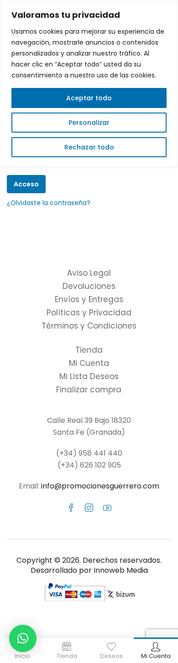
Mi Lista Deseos (89, 376)
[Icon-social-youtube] (107, 508)
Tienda (89, 349)
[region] (89, 83)
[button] (23, 638)
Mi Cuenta (89, 363)
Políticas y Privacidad (89, 312)
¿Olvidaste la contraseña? (48, 202)
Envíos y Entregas (89, 299)
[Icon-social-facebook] (71, 508)
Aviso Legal (89, 272)
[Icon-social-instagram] (89, 508)
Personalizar (89, 122)
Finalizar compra (88, 389)
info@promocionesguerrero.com (100, 486)
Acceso (26, 184)
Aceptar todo (89, 98)
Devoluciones (89, 286)
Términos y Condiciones (89, 325)
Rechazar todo (89, 147)
